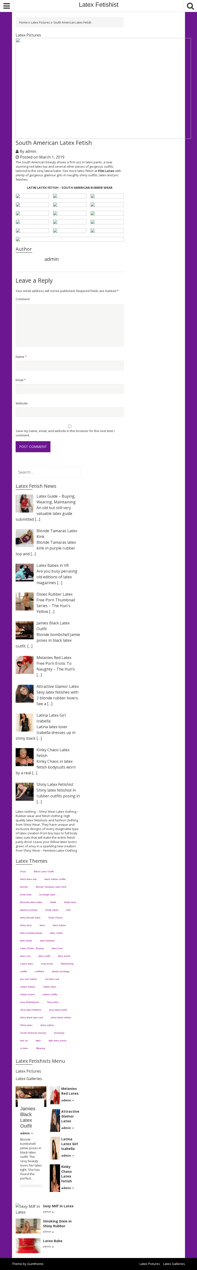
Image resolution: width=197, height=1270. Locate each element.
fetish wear (70, 902)
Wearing (40, 1048)
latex (42, 925)
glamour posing (28, 910)
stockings (59, 1033)
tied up (24, 1040)
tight (38, 1040)
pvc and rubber (28, 979)
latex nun (25, 956)
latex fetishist (47, 940)
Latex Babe (52, 1241)
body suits (25, 894)
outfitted (39, 971)
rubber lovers (27, 994)
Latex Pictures (40, 22)
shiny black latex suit (31, 1017)
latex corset (56, 933)
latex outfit (44, 956)
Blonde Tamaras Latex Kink (51, 886)
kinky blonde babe (30, 917)
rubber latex (49, 986)
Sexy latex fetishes (30, 1009)
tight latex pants (57, 1040)
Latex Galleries (29, 1078)
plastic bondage (61, 971)
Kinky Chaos (55, 917)
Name (21, 356)
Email (21, 380)
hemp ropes (51, 910)
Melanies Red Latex (70, 1091)
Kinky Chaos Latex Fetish (66, 1173)
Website (22, 403)
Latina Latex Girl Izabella (69, 1144)
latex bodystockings (31, 933)
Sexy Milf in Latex (58, 1206)
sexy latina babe (58, 1009)
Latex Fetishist (98, 4)
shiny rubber (47, 1025)
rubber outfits (50, 994)
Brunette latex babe (31, 902)
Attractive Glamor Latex (70, 1116)
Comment (23, 299)
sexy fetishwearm (29, 1002)
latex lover (57, 948)
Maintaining (67, 963)
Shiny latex (26, 1025)
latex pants (64, 956)
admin (30, 151)
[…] (37, 519)
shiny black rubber (61, 1017)
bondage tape (47, 894)
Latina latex (26, 963)
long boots (47, 963)
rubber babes (27, 986)
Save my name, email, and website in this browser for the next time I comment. (65, 433)
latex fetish (26, 940)
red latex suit (52, 979)
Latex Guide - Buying (32, 948)
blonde (24, 886)
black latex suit (28, 879)
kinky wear (26, 925)
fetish (53, 902)
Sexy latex (53, 1002)
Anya (23, 871)
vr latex (24, 1048)
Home (23, 22)
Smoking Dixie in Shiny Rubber (57, 1223)
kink (68, 910)
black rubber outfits (55, 879)
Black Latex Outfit (44, 871)
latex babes (59, 925)
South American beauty (33, 1033)
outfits (23, 971)
